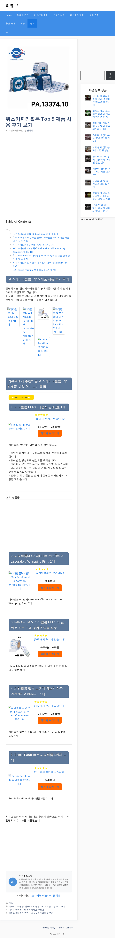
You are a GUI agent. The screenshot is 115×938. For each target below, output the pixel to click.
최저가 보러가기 (50, 433)
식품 (22, 23)
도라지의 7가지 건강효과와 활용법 (101, 183)
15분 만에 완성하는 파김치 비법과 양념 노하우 (101, 207)
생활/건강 (94, 14)
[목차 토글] (8, 230)
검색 (110, 76)
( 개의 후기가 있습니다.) (50, 418)
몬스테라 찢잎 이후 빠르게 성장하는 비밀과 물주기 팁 (101, 100)
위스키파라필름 (16, 906)
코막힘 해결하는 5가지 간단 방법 (101, 149)
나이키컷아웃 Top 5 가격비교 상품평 (26, 909)
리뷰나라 (47, 895)
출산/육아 (10, 23)
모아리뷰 (36, 895)
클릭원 (57, 895)
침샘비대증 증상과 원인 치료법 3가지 (101, 171)
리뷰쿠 (12, 5)
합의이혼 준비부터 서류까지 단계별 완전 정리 (101, 159)
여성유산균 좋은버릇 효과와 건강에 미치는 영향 (101, 113)
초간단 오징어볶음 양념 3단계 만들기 (101, 138)
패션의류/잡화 (77, 14)
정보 (32, 23)
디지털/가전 (23, 14)
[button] (7, 32)
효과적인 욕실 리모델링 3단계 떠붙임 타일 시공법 (101, 195)
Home (9, 14)
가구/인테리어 (41, 14)
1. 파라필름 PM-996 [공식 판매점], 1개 (34, 244)
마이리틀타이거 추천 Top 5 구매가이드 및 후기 (31, 912)
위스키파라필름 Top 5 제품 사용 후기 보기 (36, 233)
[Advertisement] (39, 154)
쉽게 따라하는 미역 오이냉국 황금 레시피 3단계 (101, 125)
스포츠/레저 (59, 14)
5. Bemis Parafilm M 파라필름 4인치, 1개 (36, 270)
